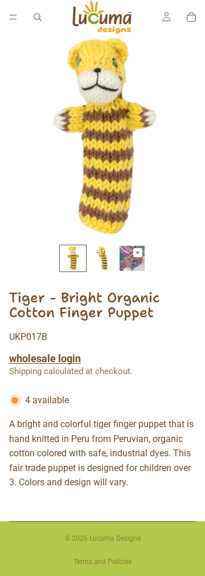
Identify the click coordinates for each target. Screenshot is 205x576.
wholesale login (45, 358)
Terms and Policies (102, 562)
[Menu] (13, 17)
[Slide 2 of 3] (102, 258)
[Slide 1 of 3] (72, 258)
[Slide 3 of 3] (132, 258)
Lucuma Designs (115, 538)
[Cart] (191, 17)
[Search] (37, 17)
